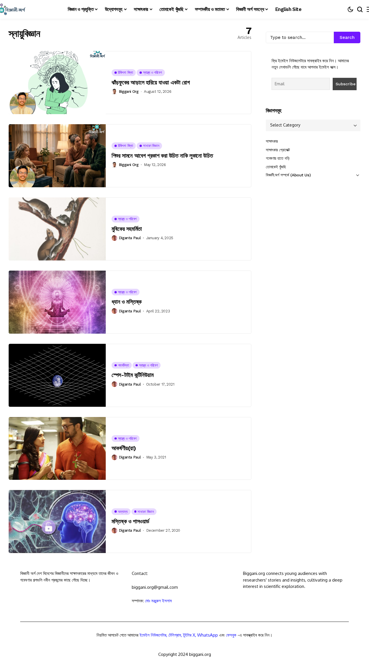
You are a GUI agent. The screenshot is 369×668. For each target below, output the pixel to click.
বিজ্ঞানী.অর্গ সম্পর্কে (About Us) (288, 175)
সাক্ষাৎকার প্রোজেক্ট (278, 150)
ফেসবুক (231, 635)
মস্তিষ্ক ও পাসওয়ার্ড (130, 521)
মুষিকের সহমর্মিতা (127, 228)
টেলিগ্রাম (174, 635)
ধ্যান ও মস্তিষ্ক (127, 301)
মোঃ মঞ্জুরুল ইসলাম (158, 600)
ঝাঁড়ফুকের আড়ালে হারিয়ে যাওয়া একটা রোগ (151, 82)
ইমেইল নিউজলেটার (153, 635)
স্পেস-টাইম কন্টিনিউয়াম (133, 374)
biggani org (129, 91)
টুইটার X (189, 635)
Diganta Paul (130, 238)
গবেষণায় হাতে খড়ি (277, 158)
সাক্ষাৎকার (272, 141)
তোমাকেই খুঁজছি (276, 167)
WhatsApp (207, 635)
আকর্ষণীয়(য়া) (124, 448)
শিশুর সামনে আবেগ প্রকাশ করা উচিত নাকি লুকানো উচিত (162, 155)
